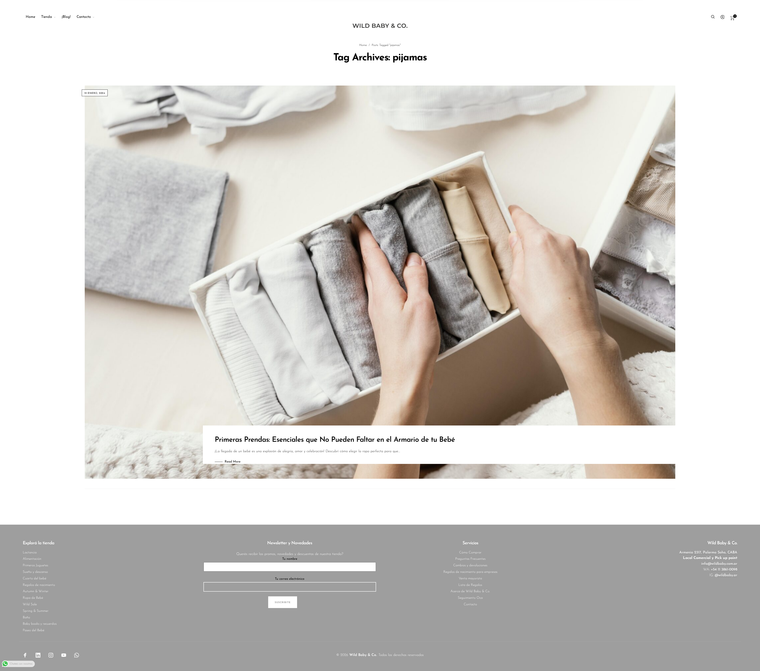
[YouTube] (63, 655)
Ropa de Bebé (33, 598)
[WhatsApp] (76, 655)
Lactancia (30, 552)
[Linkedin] (38, 655)
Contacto (470, 604)
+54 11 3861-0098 (724, 569)
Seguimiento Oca (470, 598)
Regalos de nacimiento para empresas (470, 572)
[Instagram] (50, 655)
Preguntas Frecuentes (470, 559)
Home (363, 45)
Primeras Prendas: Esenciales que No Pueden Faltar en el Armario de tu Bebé (335, 440)
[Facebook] (25, 655)
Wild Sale (30, 604)
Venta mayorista (470, 578)
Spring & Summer (35, 611)
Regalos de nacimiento (39, 585)
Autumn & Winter (35, 591)
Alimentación (32, 559)
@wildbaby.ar (726, 575)
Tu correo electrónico (289, 579)
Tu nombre (289, 559)
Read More (232, 461)
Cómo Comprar (470, 552)
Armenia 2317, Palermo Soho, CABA (708, 552)
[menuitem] (33, 17)
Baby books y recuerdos (40, 623)
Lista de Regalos (470, 585)
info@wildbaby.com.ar (719, 564)
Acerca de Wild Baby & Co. (470, 591)
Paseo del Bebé (33, 630)
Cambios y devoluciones (470, 565)
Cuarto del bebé (34, 578)
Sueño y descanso (35, 572)
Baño (26, 617)
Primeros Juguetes (35, 565)
